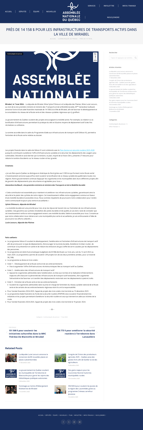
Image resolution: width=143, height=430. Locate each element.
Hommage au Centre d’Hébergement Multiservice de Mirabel (33, 387)
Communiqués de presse (14, 54)
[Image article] (11, 358)
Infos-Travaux (113, 127)
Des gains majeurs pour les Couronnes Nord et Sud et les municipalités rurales (79, 373)
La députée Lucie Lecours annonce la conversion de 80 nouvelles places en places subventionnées (33, 357)
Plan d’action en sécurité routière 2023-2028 (77, 150)
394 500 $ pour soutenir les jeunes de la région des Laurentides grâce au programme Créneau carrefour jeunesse (83, 390)
